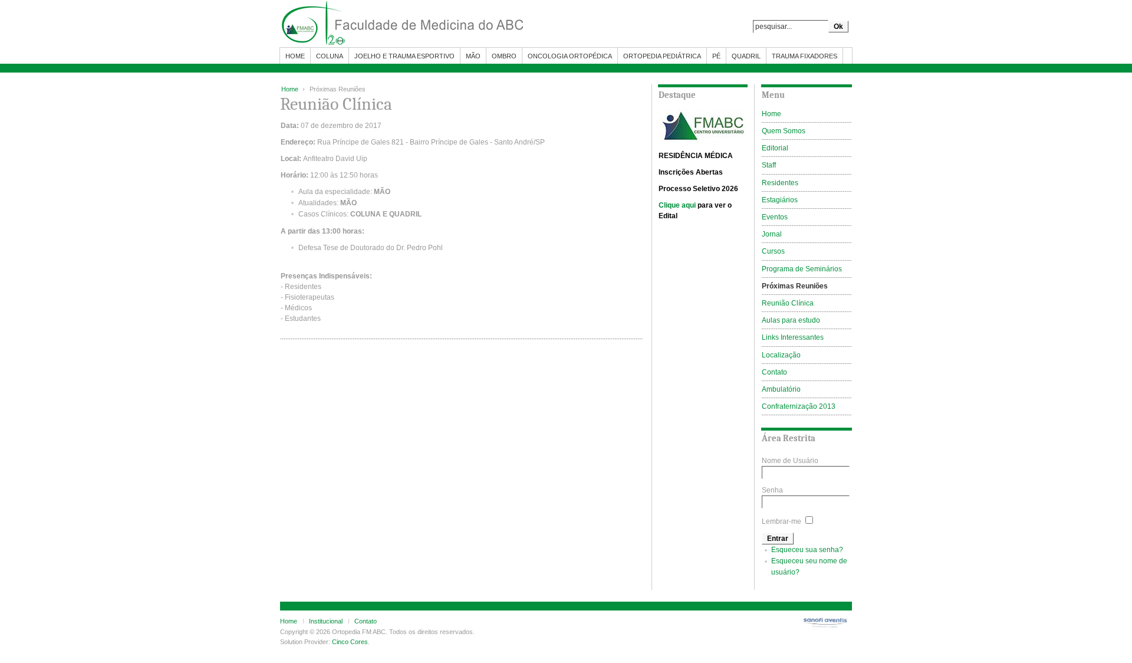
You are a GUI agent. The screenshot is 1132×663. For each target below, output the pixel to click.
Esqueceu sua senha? (807, 550)
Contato (365, 621)
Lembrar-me (781, 521)
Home (289, 89)
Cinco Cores (350, 641)
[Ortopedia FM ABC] (427, 23)
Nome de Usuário (790, 461)
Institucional (326, 621)
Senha (772, 490)
